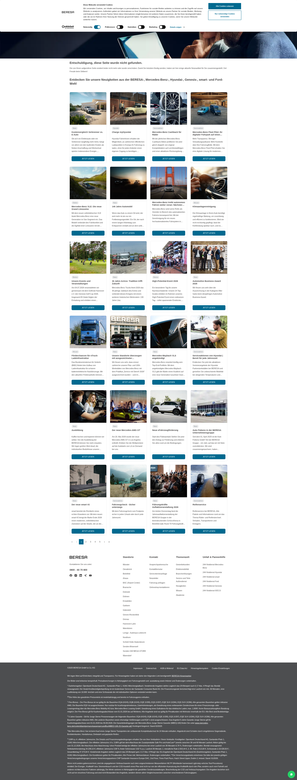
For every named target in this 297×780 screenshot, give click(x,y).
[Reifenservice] (209, 481)
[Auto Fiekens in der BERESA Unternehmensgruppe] (209, 406)
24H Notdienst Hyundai (212, 572)
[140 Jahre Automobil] (128, 183)
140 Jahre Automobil (122, 206)
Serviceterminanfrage (158, 574)
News (74, 128)
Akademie (180, 595)
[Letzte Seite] (109, 541)
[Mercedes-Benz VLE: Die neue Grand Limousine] (88, 183)
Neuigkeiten (181, 586)
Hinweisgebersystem (199, 668)
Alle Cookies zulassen (225, 6)
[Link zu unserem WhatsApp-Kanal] (291, 774)
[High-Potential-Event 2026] (168, 257)
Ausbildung (77, 430)
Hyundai (116, 128)
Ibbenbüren (127, 628)
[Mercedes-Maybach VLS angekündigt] (168, 332)
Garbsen (126, 606)
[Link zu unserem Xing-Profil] (85, 575)
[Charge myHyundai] (128, 108)
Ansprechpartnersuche (158, 565)
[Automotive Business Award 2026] (209, 257)
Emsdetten (127, 601)
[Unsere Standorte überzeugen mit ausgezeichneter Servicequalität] (128, 332)
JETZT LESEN (88, 159)
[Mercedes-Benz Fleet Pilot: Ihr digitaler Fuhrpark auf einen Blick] (209, 108)
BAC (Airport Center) (131, 583)
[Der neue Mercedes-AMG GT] (128, 406)
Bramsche (127, 587)
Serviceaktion (158, 128)
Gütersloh (127, 610)
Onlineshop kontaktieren (159, 587)
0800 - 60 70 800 (78, 570)
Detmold (126, 592)
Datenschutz (151, 668)
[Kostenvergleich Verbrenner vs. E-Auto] (88, 108)
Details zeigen (175, 27)
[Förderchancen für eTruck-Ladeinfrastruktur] (88, 332)
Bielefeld (126, 574)
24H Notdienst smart (211, 577)
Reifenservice (199, 504)
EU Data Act (182, 668)
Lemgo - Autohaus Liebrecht (134, 633)
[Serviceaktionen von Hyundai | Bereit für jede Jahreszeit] (209, 332)
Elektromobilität (182, 569)
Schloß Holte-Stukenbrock (134, 642)
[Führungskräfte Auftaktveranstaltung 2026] (168, 481)
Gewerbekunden (183, 565)
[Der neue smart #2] (88, 481)
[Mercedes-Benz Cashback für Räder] (168, 108)
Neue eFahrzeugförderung (165, 430)
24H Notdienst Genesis (212, 586)
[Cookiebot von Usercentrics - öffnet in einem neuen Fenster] (68, 27)
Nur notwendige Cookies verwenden (225, 15)
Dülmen (126, 596)
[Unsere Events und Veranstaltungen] (88, 257)
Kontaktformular (155, 569)
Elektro (75, 203)
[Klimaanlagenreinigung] (209, 183)
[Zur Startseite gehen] (81, 557)
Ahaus (125, 578)
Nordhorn (127, 637)
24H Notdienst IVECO (212, 591)
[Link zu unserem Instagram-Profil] (75, 575)
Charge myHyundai (121, 132)
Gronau (126, 619)
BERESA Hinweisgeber (181, 676)
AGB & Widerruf (166, 668)
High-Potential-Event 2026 (165, 281)
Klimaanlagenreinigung (204, 206)
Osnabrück (127, 569)
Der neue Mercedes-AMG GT (126, 430)
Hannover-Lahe (129, 624)
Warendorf (127, 656)
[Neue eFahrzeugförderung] (168, 406)
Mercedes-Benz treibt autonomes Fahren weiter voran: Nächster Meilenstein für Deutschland (168, 205)
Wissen (196, 203)
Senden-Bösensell (130, 647)
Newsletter (153, 578)
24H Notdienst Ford (211, 581)
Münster (126, 565)
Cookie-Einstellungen (221, 668)
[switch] (120, 27)
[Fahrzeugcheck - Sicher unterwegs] (128, 481)
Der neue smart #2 (81, 504)
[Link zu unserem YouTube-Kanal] (90, 575)
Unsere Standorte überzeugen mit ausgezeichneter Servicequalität (127, 358)
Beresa (75, 277)
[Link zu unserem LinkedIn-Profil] (80, 575)
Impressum (137, 668)
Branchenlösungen (184, 574)
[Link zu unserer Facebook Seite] (71, 575)
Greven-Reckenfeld (131, 615)
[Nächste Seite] (104, 541)
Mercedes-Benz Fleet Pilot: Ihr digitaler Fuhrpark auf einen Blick (207, 134)
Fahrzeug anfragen (157, 583)
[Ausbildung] (88, 406)
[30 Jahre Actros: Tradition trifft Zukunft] (128, 257)
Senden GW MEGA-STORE (134, 651)
